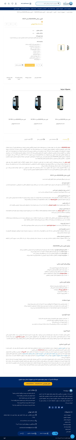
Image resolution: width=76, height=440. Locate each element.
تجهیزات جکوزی (56, 355)
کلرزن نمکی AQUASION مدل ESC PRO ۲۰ (39, 119)
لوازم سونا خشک (67, 424)
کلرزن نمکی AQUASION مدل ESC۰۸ (62, 119)
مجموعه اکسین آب (40, 355)
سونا (50, 355)
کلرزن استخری (61, 348)
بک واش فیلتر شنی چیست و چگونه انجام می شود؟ (23, 393)
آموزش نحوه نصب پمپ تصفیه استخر (27, 398)
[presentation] (38, 130)
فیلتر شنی (46, 354)
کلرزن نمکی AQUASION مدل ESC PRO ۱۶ (17, 119)
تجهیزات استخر (64, 355)
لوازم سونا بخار (67, 427)
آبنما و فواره (25, 354)
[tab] (65, 139)
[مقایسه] (11, 24)
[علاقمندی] (6, 24)
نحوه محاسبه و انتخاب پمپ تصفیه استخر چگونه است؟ (23, 400)
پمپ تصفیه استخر (53, 354)
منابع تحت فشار (39, 354)
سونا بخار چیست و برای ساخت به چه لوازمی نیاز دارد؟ (23, 405)
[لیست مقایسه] (9, 4)
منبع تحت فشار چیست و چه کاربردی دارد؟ (26, 403)
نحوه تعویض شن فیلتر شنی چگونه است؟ (26, 396)
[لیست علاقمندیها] (12, 4)
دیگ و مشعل (32, 354)
